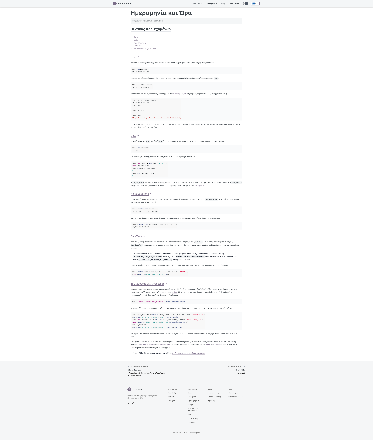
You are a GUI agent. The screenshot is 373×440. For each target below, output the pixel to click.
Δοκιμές (191, 404)
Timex (207, 345)
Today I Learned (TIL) (215, 397)
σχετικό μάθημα (179, 94)
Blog (223, 3)
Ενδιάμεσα (192, 397)
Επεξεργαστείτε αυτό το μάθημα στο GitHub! (188, 353)
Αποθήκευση (193, 418)
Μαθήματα (211, 3)
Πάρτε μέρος (234, 3)
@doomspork (195, 433)
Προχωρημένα (193, 401)
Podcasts (171, 397)
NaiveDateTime (140, 43)
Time (136, 37)
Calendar (217, 345)
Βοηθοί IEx (240, 370)
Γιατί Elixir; (197, 3)
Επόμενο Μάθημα (234, 367)
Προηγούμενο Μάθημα (140, 367)
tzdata (174, 292)
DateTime (138, 46)
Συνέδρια (171, 401)
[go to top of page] (138, 57)
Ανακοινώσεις (213, 393)
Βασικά (190, 393)
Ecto (189, 415)
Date (136, 40)
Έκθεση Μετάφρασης (236, 397)
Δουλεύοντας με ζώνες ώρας (145, 49)
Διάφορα (191, 422)
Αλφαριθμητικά (134, 370)
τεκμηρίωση (199, 185)
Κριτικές (211, 401)
